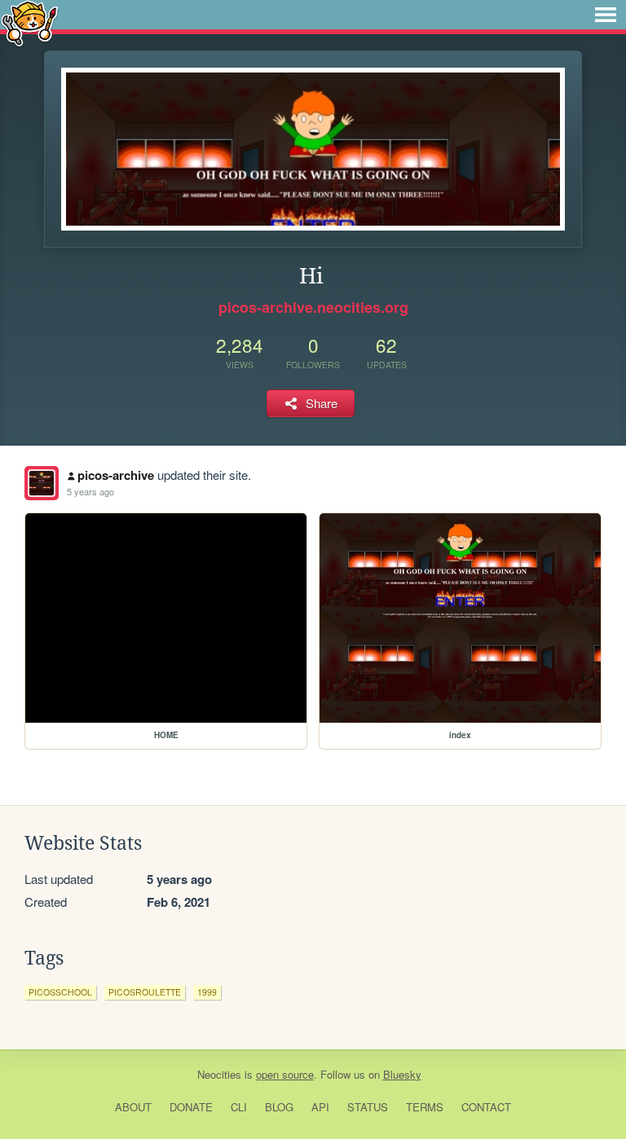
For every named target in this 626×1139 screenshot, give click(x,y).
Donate (191, 1107)
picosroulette (144, 992)
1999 (207, 992)
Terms (424, 1107)
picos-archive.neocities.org (313, 307)
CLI (239, 1107)
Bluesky (402, 1074)
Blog (279, 1107)
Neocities (219, 1074)
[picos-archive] (41, 483)
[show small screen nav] (605, 14)
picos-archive (115, 475)
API (320, 1107)
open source (285, 1074)
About (133, 1107)
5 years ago (90, 491)
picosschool (60, 992)
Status (367, 1107)
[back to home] (30, 22)
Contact (486, 1107)
